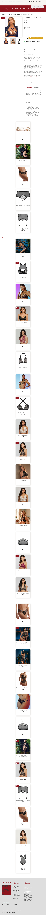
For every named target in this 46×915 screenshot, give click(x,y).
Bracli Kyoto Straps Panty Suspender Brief (23, 229)
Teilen (28, 49)
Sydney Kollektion (16, 895)
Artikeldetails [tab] (37, 87)
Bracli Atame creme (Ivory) (23, 137)
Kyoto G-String (30, 77)
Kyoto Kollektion (16, 890)
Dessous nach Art (14, 8)
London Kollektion (16, 891)
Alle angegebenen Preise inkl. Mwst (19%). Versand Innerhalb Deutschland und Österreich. (12, 909)
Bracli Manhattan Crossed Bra (23, 390)
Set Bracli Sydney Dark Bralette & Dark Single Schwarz (23, 643)
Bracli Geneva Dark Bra (23, 367)
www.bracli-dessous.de (26, 894)
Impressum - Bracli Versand (5, 891)
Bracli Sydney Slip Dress (23, 665)
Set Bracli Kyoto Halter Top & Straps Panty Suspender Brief (23, 756)
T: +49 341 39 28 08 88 (28, 898)
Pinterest (34, 49)
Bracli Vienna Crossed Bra (23, 412)
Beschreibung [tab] (29, 87)
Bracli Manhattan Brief (23, 620)
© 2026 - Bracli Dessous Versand (8, 912)
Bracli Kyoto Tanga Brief (23, 183)
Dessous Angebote (16, 889)
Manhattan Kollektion (17, 893)
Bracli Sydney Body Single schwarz (23, 687)
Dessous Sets (30, 8)
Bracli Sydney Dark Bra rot (23, 570)
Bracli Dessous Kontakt (6, 893)
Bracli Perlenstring (16, 887)
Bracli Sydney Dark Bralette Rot (23, 345)
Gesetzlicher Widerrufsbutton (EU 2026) (9, 904)
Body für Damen (16, 886)
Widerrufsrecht (5, 886)
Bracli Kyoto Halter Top (23, 548)
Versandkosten (5, 889)
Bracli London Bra (23, 845)
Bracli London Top (23, 277)
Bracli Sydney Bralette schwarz (23, 593)
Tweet (31, 49)
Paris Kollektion (16, 894)
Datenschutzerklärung (6, 887)
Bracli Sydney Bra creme (23, 503)
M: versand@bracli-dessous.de (28, 896)
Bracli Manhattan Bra (23, 300)
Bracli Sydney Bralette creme (23, 435)
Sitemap (3, 894)
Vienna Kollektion (16, 897)
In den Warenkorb (36, 38)
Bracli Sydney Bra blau (23, 254)
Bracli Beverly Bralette (23, 525)
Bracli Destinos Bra (23, 322)
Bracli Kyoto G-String (23, 160)
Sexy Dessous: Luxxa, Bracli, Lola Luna (28, 900)
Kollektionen (36, 8)
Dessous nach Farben (23, 8)
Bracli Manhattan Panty (23, 710)
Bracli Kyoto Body (23, 868)
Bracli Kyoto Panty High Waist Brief (23, 205)
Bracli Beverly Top (23, 480)
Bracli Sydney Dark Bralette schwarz (23, 457)
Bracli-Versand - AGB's (6, 885)
